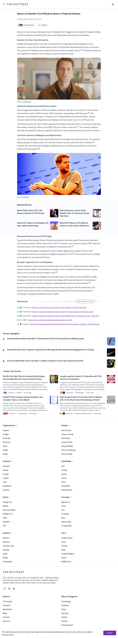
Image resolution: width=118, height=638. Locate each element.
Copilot (6, 478)
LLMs (63, 506)
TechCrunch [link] (27, 102)
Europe (64, 546)
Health (64, 617)
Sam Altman (66, 430)
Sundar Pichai (66, 442)
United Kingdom (67, 554)
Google (6, 434)
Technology (66, 601)
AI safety (65, 514)
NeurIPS (6, 522)
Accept (109, 633)
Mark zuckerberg (68, 450)
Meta (5, 446)
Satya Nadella (67, 446)
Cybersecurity (8, 546)
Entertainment (67, 625)
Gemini (5, 470)
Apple (5, 454)
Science (64, 621)
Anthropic (7, 438)
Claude (6, 474)
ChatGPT (6, 466)
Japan (63, 557)
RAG (63, 518)
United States (66, 538)
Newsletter (7, 609)
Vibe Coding (66, 522)
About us (6, 621)
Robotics (6, 542)
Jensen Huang (67, 434)
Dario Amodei (66, 454)
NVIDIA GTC (8, 514)
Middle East (66, 561)
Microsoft (7, 442)
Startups (64, 613)
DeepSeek (7, 486)
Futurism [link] (26, 197)
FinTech (6, 538)
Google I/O (7, 502)
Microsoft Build (9, 510)
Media (5, 557)
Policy (63, 609)
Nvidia (5, 450)
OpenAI (6, 430)
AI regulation (66, 526)
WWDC (5, 506)
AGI (62, 510)
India (63, 550)
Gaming (6, 550)
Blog (5, 613)
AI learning (7, 561)
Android (6, 490)
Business (65, 605)
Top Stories (7, 601)
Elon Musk (65, 438)
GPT (63, 466)
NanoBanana (66, 490)
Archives (6, 617)
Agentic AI (65, 502)
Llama (63, 478)
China (63, 542)
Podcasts (6, 605)
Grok (5, 482)
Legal (5, 554)
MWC (5, 518)
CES (4, 526)
